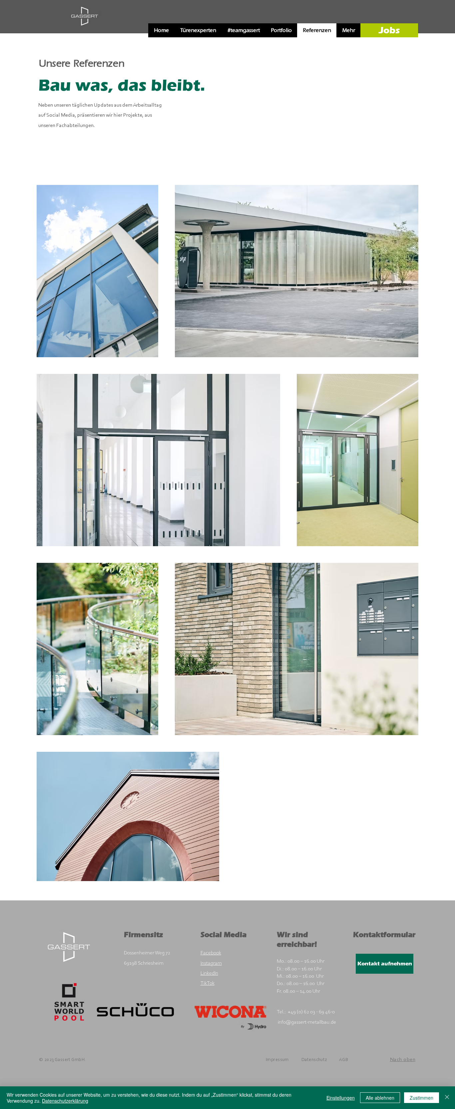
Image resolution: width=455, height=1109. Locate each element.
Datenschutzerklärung (65, 1100)
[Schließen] (447, 1098)
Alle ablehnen (380, 1097)
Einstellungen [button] (340, 1097)
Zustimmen (421, 1097)
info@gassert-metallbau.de (307, 1022)
